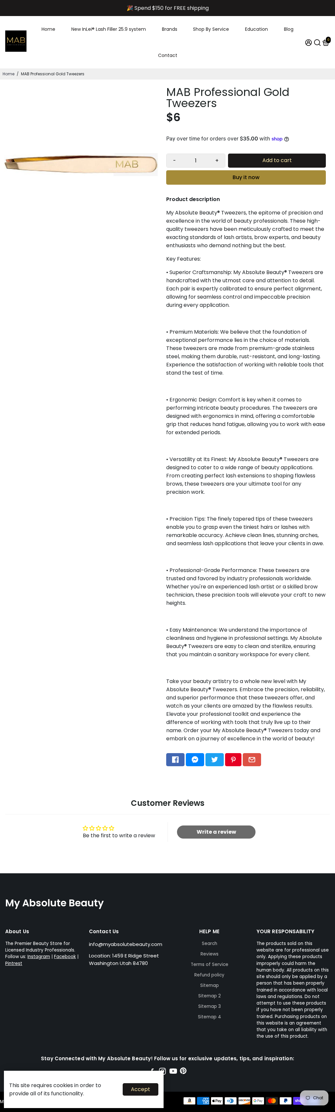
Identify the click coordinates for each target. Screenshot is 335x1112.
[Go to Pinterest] (233, 759)
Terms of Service (209, 964)
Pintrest (13, 963)
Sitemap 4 (209, 1017)
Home (48, 29)
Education (256, 29)
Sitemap (209, 985)
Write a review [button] (216, 832)
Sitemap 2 (209, 996)
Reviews (210, 954)
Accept (140, 1089)
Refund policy (209, 975)
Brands (169, 29)
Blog (288, 29)
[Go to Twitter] (214, 759)
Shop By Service (211, 29)
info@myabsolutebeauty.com (125, 944)
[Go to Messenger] (195, 759)
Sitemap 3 (209, 1006)
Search (209, 943)
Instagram (38, 957)
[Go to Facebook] (175, 759)
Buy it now (246, 177)
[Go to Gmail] (252, 759)
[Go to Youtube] (173, 1072)
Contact (167, 55)
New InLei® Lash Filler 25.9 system (108, 29)
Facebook (65, 957)
